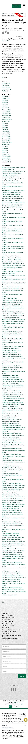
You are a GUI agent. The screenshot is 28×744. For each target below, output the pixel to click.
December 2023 (6, 160)
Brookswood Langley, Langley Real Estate (13, 202)
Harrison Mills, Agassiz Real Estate (11, 366)
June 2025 (5, 125)
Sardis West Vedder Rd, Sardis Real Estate (13, 504)
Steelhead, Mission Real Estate (10, 535)
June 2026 (5, 102)
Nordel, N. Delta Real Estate (9, 441)
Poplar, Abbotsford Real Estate (10, 466)
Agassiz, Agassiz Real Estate (10, 175)
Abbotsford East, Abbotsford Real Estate (13, 167)
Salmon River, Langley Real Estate (11, 495)
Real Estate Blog (6, 89)
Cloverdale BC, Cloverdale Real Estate (12, 260)
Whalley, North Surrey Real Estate (11, 581)
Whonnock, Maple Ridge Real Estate (12, 587)
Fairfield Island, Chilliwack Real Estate (12, 312)
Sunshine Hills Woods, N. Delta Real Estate (13, 549)
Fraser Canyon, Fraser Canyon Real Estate (13, 319)
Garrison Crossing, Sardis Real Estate (12, 331)
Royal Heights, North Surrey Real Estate (13, 491)
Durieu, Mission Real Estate (9, 298)
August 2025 (5, 121)
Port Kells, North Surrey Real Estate (11, 468)
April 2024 (5, 152)
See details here (6, 41)
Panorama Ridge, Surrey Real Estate (12, 460)
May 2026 (5, 104)
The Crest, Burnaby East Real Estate (12, 552)
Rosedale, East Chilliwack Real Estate (12, 489)
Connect (16, 6)
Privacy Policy (16, 702)
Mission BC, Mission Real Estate (10, 423)
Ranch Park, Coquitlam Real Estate (11, 483)
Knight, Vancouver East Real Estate (11, 393)
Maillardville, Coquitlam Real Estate (11, 414)
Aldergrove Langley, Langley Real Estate (13, 179)
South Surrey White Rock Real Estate (12, 524)
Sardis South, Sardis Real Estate (11, 502)
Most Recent (5, 96)
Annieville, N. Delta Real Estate (10, 181)
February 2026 (6, 110)
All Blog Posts (6, 83)
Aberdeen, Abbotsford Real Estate (11, 173)
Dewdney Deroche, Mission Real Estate (12, 289)
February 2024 (6, 156)
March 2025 (5, 131)
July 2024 (5, 146)
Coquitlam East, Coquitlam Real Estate (12, 262)
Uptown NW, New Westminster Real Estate (13, 556)
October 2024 (6, 141)
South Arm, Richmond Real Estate (11, 522)
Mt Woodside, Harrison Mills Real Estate (13, 435)
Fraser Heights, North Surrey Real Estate (13, 321)
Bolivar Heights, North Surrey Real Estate (13, 190)
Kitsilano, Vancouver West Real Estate (12, 391)
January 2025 (6, 135)
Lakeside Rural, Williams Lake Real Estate (13, 398)
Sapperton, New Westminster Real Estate (13, 497)
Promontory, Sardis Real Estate (10, 473)
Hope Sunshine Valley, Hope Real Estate (13, 381)
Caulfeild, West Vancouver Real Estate (12, 208)
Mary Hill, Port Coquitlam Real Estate (12, 419)
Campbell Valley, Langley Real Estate (12, 206)
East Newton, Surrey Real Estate (11, 304)
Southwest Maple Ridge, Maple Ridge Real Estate (13, 30)
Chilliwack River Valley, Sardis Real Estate (13, 246)
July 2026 (5, 100)
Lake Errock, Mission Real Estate (11, 396)
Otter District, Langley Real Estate (11, 454)
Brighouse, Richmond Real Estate (11, 200)
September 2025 (7, 119)
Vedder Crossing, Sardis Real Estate (12, 562)
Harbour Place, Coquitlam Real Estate (12, 356)
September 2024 (7, 142)
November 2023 (6, 162)
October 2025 (6, 117)
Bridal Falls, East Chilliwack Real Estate (12, 196)
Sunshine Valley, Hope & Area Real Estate (13, 551)
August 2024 (5, 144)
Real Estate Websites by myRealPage (14, 704)
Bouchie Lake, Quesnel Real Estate (11, 192)
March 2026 (5, 108)
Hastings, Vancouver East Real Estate (12, 367)
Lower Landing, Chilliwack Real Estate (12, 408)
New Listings (5, 85)
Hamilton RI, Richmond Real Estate (11, 354)
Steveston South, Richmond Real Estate (13, 537)
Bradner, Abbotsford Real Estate (11, 194)
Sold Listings (5, 91)
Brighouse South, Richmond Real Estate (13, 198)
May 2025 (5, 127)
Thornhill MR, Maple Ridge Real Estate (12, 554)
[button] (16, 6)
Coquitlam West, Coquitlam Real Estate (13, 263)
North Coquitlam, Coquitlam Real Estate (13, 443)
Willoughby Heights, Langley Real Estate (13, 589)
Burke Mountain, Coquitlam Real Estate (12, 204)
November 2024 (6, 139)
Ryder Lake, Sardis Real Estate (10, 493)
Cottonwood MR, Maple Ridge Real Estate (13, 265)
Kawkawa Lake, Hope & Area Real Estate (13, 385)
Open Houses (6, 87)
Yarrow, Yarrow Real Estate (9, 595)
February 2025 (6, 133)
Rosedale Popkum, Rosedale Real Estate (13, 487)
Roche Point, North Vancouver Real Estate (13, 485)
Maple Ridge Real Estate (8, 418)
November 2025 (6, 115)
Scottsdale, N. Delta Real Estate (10, 508)
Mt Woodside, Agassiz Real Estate (11, 433)
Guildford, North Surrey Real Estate (11, 350)
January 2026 (6, 112)
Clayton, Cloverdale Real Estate (10, 256)
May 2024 (5, 150)
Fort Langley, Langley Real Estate (11, 317)
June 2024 (5, 148)
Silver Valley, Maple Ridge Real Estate (12, 512)
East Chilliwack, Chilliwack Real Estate (12, 302)
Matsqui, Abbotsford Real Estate (11, 421)
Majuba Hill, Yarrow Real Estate (10, 416)
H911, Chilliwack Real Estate (9, 352)
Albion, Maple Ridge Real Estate (10, 177)
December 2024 (6, 137)
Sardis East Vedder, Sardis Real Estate (12, 500)
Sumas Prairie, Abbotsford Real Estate (12, 543)
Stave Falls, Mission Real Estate (10, 533)
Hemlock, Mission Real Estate (10, 375)
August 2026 (5, 98)
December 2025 (6, 113)
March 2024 (5, 154)
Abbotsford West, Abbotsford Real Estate (13, 171)
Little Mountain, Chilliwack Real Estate (12, 402)
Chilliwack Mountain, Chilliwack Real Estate (13, 229)
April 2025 (5, 129)
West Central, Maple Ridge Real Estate (12, 576)
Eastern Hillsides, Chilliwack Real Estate (12, 306)
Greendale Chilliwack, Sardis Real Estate (13, 346)
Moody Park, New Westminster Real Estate (13, 427)
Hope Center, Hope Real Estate (10, 377)
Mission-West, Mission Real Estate (11, 425)
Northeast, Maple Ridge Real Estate (12, 448)
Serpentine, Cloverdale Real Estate (11, 510)
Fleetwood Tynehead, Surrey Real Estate (13, 315)
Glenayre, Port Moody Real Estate (11, 333)
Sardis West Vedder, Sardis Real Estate (12, 506)
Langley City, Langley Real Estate (11, 400)
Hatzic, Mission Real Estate (9, 369)
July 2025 (5, 123)
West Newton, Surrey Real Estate (11, 579)
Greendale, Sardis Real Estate (10, 348)
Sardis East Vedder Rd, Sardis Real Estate (13, 499)
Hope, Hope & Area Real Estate (10, 383)
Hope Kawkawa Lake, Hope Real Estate (12, 379)
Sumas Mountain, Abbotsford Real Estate (13, 541)
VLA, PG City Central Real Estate (11, 572)
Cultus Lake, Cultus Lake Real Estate (12, 287)
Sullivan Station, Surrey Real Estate (11, 539)
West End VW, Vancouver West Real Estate (14, 577)
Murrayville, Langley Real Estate (10, 437)
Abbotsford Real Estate (8, 169)
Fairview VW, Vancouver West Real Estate (13, 314)
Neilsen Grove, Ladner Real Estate (11, 439)
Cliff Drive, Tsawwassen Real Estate (11, 258)
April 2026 (5, 106)
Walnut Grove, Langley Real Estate (11, 574)
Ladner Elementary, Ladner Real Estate (12, 394)
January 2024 (6, 158)
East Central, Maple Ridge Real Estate (12, 300)
